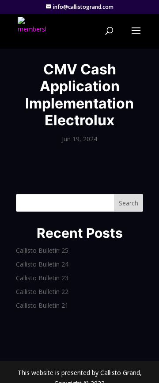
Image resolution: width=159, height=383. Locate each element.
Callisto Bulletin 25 (42, 250)
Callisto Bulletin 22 (42, 291)
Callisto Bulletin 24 (42, 264)
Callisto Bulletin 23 (42, 278)
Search (128, 203)
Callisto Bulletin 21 (42, 305)
